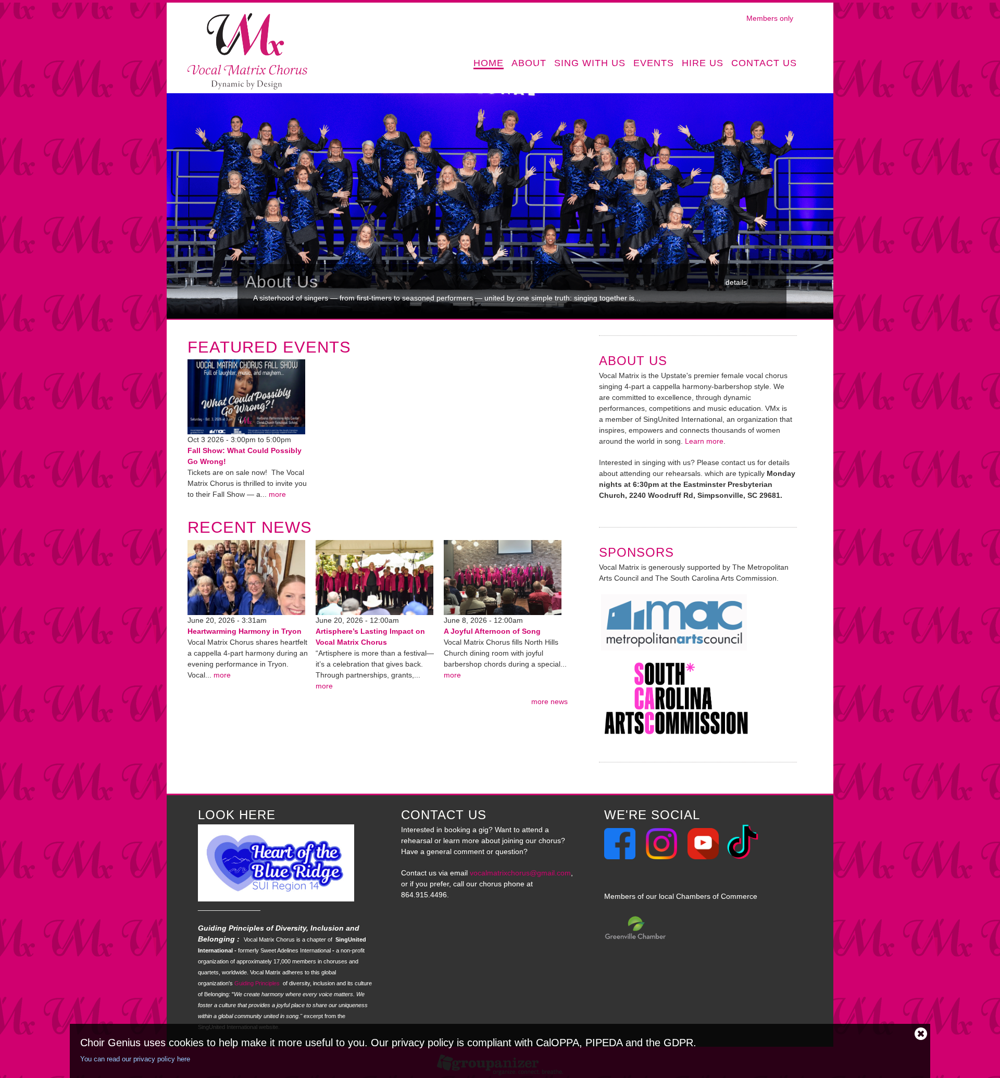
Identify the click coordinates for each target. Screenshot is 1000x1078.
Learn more (704, 441)
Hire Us (702, 63)
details (736, 282)
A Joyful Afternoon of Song (492, 631)
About (528, 63)
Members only (769, 18)
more (277, 494)
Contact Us (764, 63)
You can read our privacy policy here (135, 1059)
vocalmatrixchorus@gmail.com (520, 873)
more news (549, 701)
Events (653, 63)
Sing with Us (590, 63)
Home (488, 63)
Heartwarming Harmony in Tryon (245, 631)
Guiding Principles (257, 983)
